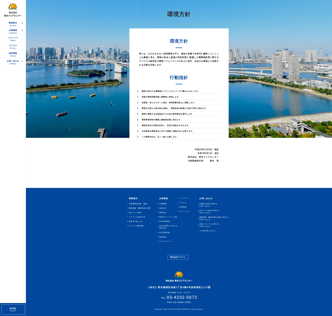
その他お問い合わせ (207, 231)
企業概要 (163, 204)
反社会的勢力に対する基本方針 (168, 227)
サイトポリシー (165, 241)
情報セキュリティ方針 (168, 217)
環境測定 (163, 237)
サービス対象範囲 (136, 226)
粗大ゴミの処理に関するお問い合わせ (209, 212)
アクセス (183, 202)
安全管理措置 (164, 221)
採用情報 (183, 207)
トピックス (183, 198)
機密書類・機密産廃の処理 (140, 208)
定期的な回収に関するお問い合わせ (208, 205)
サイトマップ (184, 211)
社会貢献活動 (164, 232)
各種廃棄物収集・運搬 (138, 204)
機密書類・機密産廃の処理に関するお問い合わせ (213, 218)
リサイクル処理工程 (137, 217)
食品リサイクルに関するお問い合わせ (209, 225)
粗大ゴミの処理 (135, 212)
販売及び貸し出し (136, 221)
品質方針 (163, 208)
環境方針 (163, 212)
